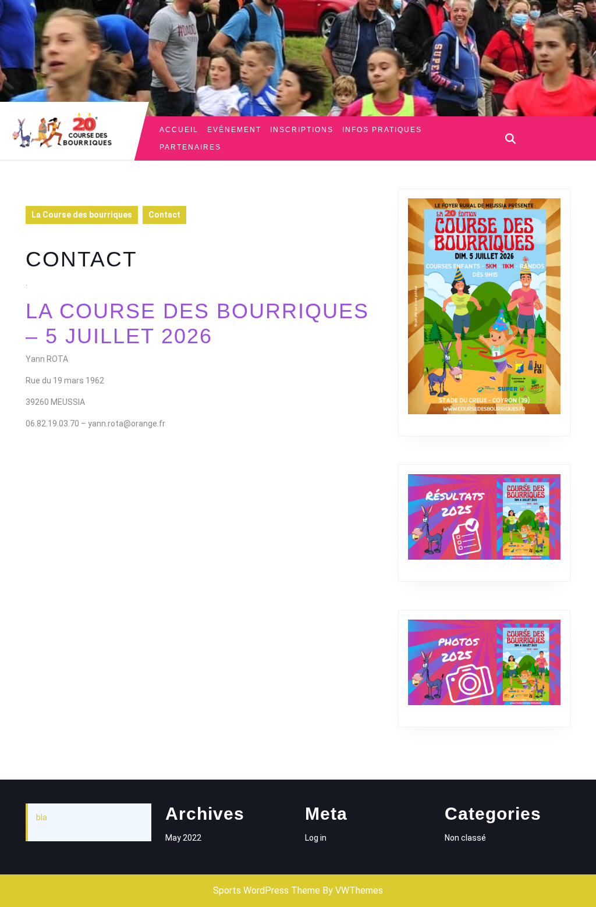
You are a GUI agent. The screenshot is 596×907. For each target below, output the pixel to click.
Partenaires (190, 147)
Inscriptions (302, 130)
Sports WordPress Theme (266, 890)
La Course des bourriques (81, 214)
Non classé (465, 837)
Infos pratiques (382, 130)
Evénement (234, 130)
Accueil (178, 130)
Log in (316, 837)
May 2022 (183, 837)
